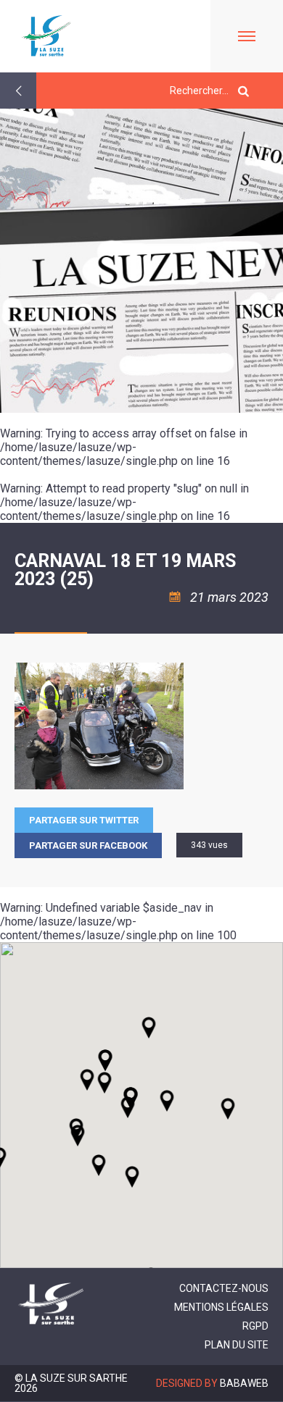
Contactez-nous (223, 1288)
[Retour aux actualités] (18, 90)
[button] (167, 1100)
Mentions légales (221, 1307)
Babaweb (244, 1383)
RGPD (255, 1326)
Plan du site (236, 1345)
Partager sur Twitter (84, 820)
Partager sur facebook (88, 845)
